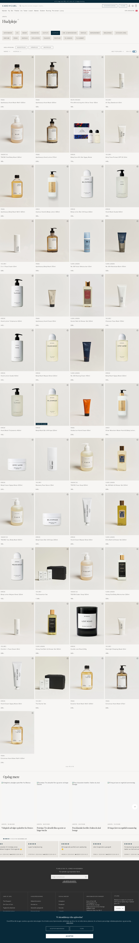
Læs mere (69, 923)
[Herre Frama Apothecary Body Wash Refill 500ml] (17, 186)
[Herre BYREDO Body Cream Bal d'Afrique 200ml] (52, 514)
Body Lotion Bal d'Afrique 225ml (82, 212)
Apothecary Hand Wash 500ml (46, 102)
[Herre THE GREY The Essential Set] (52, 568)
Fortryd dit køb (35, 911)
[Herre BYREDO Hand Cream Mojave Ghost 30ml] (87, 514)
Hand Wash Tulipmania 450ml (11, 430)
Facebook (61, 904)
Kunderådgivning (110, 6)
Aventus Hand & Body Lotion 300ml (48, 212)
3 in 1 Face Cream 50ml (9, 266)
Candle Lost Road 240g (79, 649)
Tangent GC (4, 154)
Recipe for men (75, 99)
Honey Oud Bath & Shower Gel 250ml (48, 649)
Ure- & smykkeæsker (69, 33)
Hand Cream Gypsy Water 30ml (11, 704)
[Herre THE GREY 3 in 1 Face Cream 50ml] (17, 240)
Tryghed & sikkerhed (9, 908)
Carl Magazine (129, 10)
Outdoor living (121, 33)
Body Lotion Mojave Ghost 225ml (12, 594)
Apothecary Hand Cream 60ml (46, 321)
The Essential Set (42, 594)
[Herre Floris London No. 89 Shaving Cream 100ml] (87, 350)
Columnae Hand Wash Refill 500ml (13, 758)
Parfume (6, 38)
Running (48, 11)
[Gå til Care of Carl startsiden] (9, 6)
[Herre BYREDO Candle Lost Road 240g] (87, 623)
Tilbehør (16, 11)
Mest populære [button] (117, 51)
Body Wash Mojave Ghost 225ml (46, 376)
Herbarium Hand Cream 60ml (81, 430)
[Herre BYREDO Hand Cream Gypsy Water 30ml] (17, 677)
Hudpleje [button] (16, 51)
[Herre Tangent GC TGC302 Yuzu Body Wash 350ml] (17, 514)
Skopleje (25, 38)
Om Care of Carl (8, 904)
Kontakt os (34, 904)
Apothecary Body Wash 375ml (46, 266)
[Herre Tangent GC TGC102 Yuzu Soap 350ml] (87, 459)
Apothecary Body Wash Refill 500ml (13, 212)
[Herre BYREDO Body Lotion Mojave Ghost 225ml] (17, 568)
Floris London (75, 263)
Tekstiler (57, 38)
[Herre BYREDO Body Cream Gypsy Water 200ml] (17, 459)
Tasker (25, 11)
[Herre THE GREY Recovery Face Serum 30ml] (52, 459)
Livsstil (31, 11)
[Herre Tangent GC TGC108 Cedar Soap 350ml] (87, 568)
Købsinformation (36, 901)
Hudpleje (55, 33)
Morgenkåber (95, 33)
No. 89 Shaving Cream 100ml (80, 376)
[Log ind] (129, 6)
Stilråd (122, 6)
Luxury (62, 11)
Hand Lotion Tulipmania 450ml (11, 321)
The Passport (7, 901)
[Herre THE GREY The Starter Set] (52, 677)
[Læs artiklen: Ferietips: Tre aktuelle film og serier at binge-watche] (53, 807)
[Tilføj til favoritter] (32, 57)
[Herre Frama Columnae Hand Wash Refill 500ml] (17, 732)
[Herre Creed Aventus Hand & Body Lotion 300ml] (52, 186)
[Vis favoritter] (133, 6)
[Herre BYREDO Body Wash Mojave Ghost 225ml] (52, 350)
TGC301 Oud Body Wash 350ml (11, 157)
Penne (16, 38)
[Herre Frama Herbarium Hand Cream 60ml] (87, 404)
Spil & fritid (36, 38)
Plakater (47, 38)
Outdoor (42, 11)
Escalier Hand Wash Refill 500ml (82, 704)
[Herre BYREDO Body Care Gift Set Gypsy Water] (87, 131)
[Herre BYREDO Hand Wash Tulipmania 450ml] (17, 404)
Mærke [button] (6, 51)
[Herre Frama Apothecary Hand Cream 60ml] (52, 295)
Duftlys (45, 33)
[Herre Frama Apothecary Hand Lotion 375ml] (52, 131)
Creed (38, 209)
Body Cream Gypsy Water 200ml (12, 485)
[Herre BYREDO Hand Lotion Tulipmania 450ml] (17, 295)
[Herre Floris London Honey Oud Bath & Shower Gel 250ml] (52, 623)
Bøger (25, 33)
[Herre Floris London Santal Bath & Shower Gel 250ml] (87, 295)
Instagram (62, 901)
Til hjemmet (80, 38)
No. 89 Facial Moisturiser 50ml (81, 266)
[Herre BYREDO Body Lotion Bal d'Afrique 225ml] (87, 186)
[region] (69, 849)
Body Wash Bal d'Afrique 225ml (46, 430)
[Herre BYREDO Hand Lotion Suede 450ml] (17, 350)
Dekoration (35, 33)
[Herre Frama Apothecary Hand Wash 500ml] (52, 76)
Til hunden (68, 38)
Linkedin (61, 911)
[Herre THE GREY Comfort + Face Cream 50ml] (17, 623)
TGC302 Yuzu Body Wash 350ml (11, 540)
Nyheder (4, 11)
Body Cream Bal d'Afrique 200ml (47, 540)
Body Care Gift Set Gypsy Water (81, 157)
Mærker (36, 11)
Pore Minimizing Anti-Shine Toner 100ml (84, 102)
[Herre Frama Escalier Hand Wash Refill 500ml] (87, 677)
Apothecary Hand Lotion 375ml (46, 157)
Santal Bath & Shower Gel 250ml (82, 321)
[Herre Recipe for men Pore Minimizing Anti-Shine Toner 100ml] (87, 76)
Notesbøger (8, 33)
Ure (21, 11)
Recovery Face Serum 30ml (45, 485)
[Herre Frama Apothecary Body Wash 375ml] (52, 240)
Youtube (61, 908)
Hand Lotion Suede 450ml (9, 376)
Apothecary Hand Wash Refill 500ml (13, 102)
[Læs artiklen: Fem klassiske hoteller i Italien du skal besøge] (88, 807)
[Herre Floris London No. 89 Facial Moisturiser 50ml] (87, 240)
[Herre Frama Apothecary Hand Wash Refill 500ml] (17, 76)
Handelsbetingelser (9, 911)
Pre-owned (55, 11)
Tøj (9, 11)
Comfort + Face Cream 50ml (10, 649)
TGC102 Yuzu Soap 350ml (79, 485)
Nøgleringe (108, 33)
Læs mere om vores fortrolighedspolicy (69, 882)
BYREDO (73, 154)
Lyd (17, 33)
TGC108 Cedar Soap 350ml (80, 594)
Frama (3, 99)
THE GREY (3, 263)
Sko (12, 11)
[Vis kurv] (135, 6)
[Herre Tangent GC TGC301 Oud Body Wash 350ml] (17, 131)
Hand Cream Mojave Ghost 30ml (82, 540)
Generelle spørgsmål (37, 908)
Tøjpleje (83, 33)
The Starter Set (41, 704)
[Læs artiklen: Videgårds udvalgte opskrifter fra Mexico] (18, 807)
